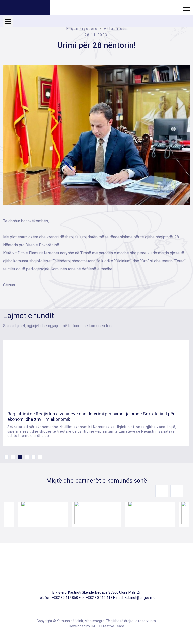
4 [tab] (27, 457)
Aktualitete (115, 29)
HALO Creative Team (107, 626)
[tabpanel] (96, 393)
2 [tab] (13, 457)
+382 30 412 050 (65, 598)
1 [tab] (6, 457)
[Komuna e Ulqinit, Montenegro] (25, 8)
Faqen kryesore (82, 29)
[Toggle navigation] (186, 9)
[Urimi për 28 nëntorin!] (96, 135)
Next (176, 491)
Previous (161, 491)
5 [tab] (33, 457)
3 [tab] (20, 457)
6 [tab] (40, 457)
